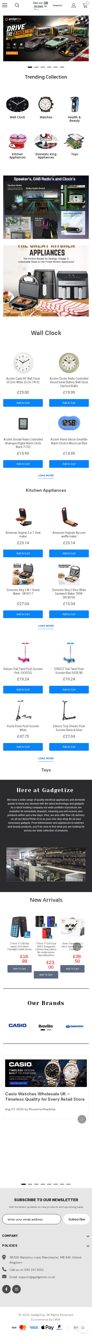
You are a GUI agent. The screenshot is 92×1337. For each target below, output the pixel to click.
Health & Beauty (74, 118)
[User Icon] (73, 5)
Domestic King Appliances (46, 155)
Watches (46, 117)
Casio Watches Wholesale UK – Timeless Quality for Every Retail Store (45, 1096)
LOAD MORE (46, 475)
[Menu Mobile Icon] (4, 5)
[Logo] (57, 5)
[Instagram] (16, 1289)
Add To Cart (19, 968)
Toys (74, 154)
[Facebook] (6, 1289)
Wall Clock (17, 117)
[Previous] (11, 40)
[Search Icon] (17, 5)
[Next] (80, 40)
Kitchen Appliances (17, 155)
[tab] (43, 1029)
